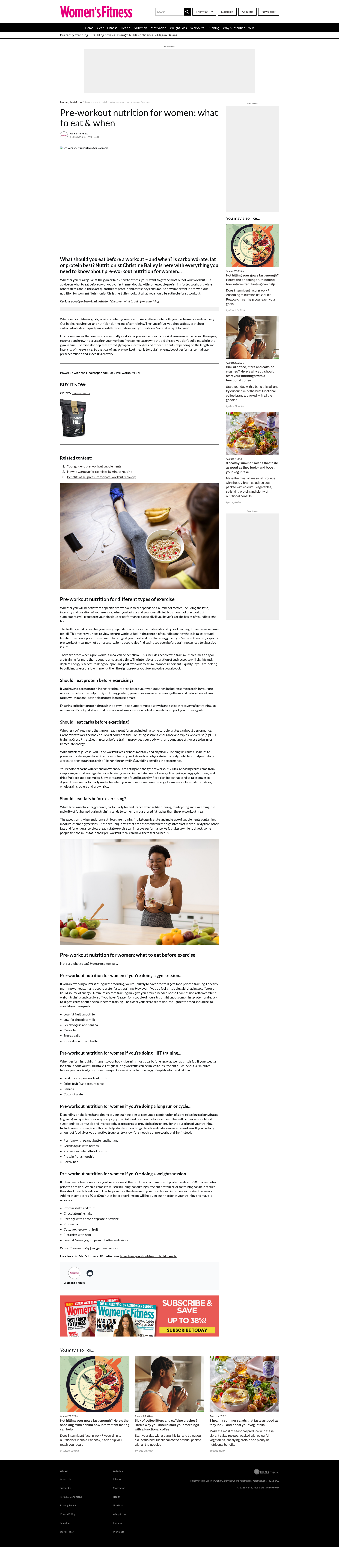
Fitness (112, 28)
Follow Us (202, 11)
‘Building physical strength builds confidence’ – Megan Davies (134, 35)
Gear (100, 28)
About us (247, 11)
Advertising (66, 1478)
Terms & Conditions (71, 1496)
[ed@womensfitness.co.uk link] (90, 1273)
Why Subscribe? (234, 28)
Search (187, 12)
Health (125, 28)
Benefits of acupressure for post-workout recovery (101, 477)
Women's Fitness (79, 133)
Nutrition (140, 28)
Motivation (158, 28)
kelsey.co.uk (272, 1487)
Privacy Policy (68, 1505)
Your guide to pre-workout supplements (94, 466)
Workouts (197, 28)
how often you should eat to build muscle (148, 1256)
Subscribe (227, 11)
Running (213, 28)
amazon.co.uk (81, 393)
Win (251, 28)
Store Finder (67, 1531)
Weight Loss (178, 28)
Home (89, 28)
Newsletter (268, 11)
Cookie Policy (67, 1514)
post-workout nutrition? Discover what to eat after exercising (119, 301)
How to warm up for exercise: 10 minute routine (99, 472)
